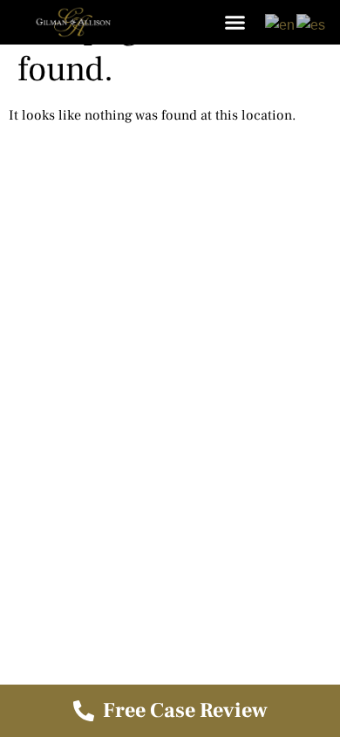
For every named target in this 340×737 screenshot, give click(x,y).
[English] (280, 24)
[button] (235, 21)
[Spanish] (311, 24)
